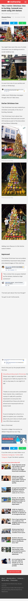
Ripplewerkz (5, 591)
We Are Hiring (5, 580)
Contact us (20, 578)
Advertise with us (11, 578)
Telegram (5, 457)
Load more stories (14, 571)
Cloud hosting (5, 587)
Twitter (17, 455)
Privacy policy (14, 580)
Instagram (11, 455)
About (3, 578)
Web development (16, 589)
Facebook (5, 455)
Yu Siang (8, 589)
